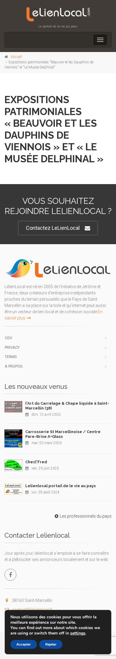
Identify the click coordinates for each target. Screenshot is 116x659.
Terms (11, 356)
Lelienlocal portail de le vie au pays (60, 486)
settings (77, 633)
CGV (8, 338)
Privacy (12, 347)
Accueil (16, 57)
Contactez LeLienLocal (53, 228)
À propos (14, 366)
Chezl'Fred (36, 462)
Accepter (23, 644)
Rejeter (51, 644)
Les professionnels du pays (86, 516)
